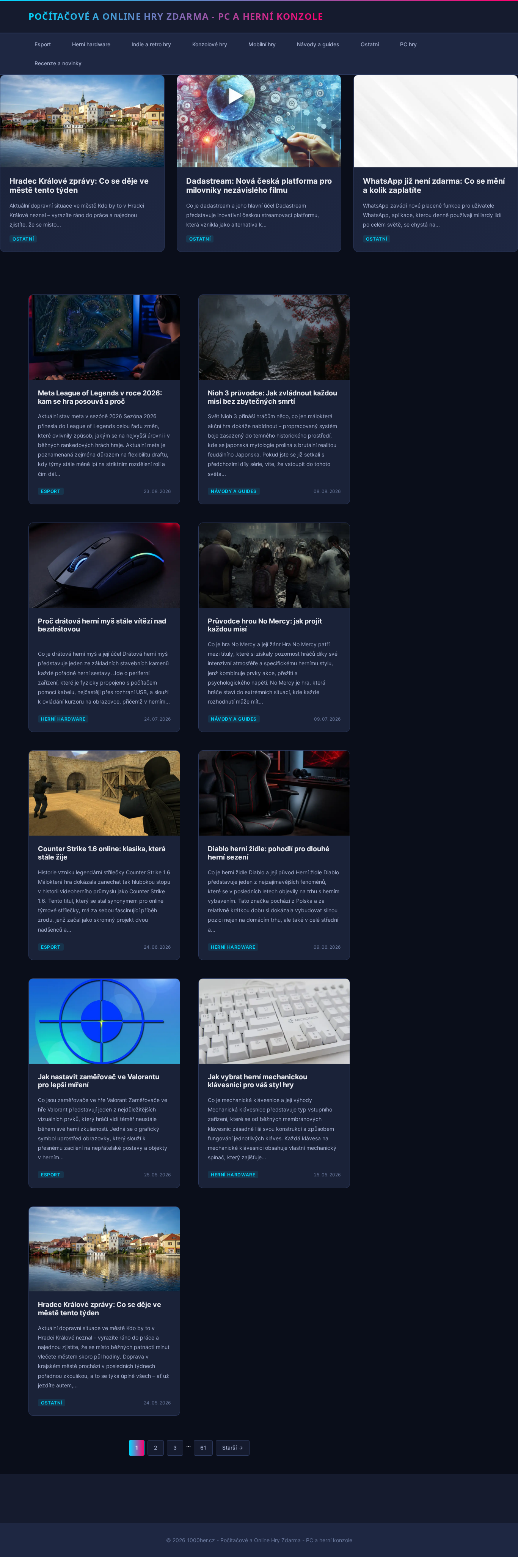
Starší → (232, 1447)
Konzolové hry (209, 44)
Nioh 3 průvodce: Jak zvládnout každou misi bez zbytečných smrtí (272, 397)
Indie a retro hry (151, 44)
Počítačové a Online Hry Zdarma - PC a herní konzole (175, 16)
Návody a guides (318, 44)
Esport (43, 44)
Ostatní (370, 44)
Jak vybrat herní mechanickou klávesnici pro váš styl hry (257, 1081)
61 (203, 1447)
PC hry (408, 44)
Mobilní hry (262, 44)
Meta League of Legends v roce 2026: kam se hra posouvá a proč (100, 397)
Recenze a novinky (58, 63)
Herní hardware (91, 44)
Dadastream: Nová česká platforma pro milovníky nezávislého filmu (259, 185)
